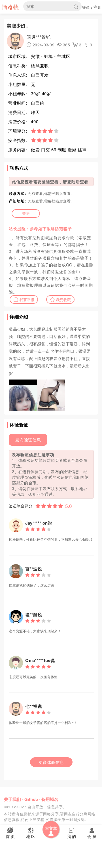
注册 (98, 7)
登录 (86, 7)
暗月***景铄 (38, 37)
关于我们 (12, 799)
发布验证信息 (28, 440)
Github (31, 799)
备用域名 (49, 799)
